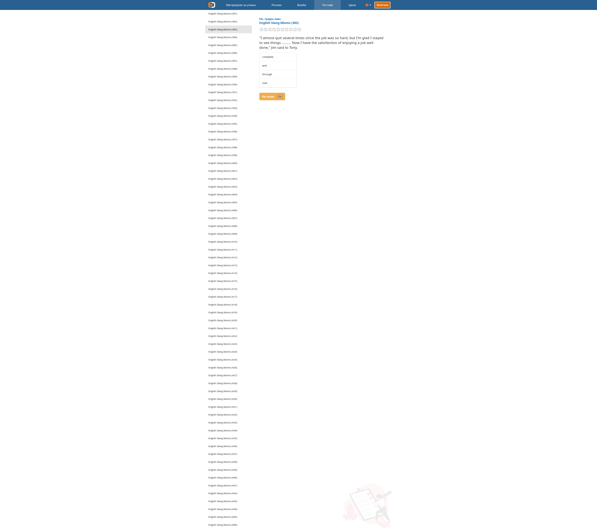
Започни (382, 5)
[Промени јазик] (368, 5)
